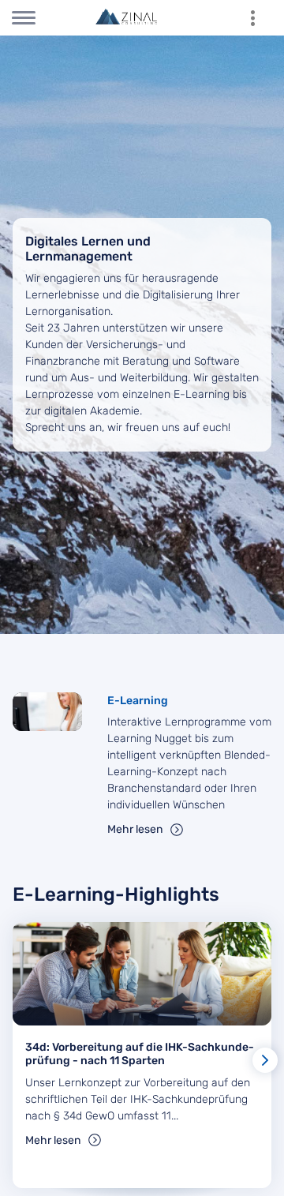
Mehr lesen (135, 829)
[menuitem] (260, 17)
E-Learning (137, 700)
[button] (265, 1060)
